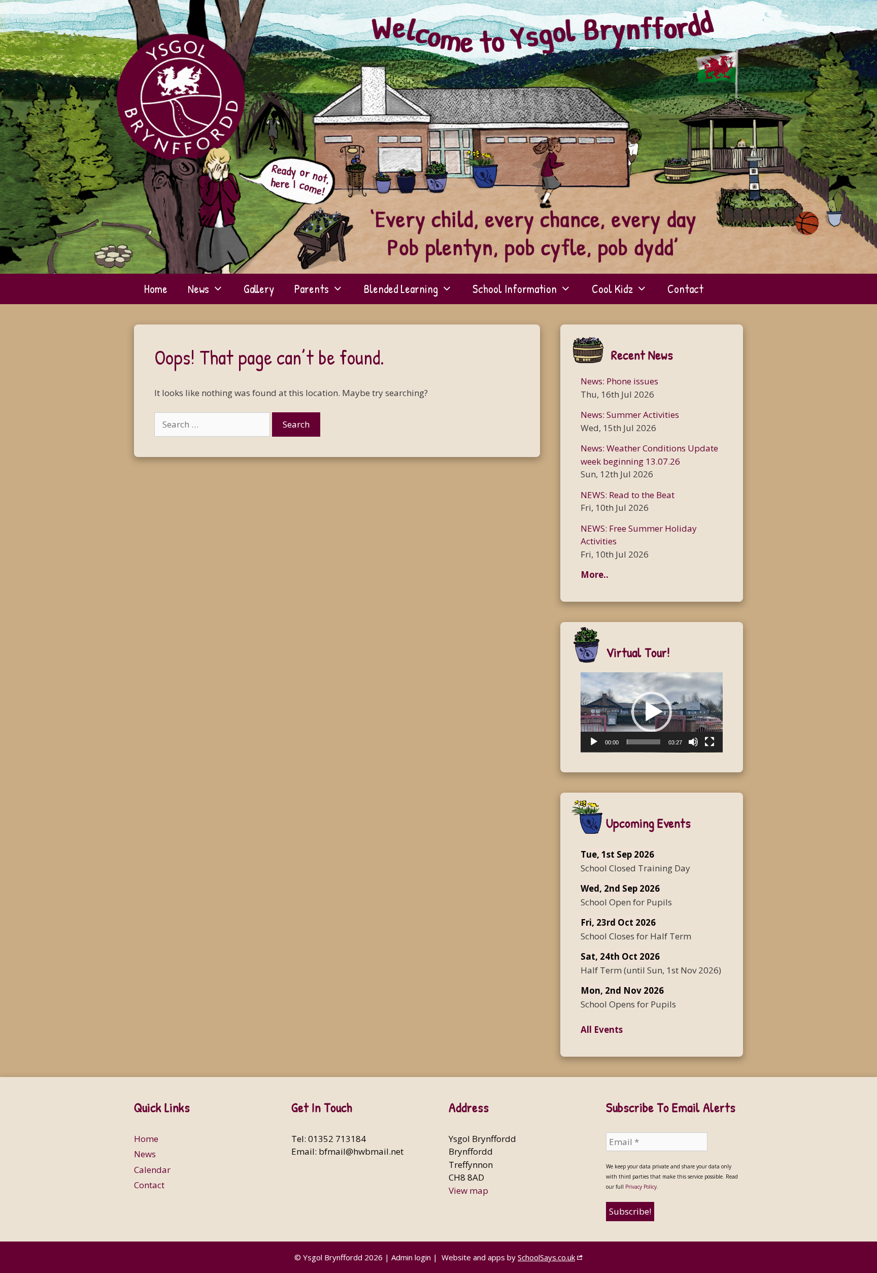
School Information (515, 289)
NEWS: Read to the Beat (627, 495)
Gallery (259, 289)
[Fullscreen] (709, 742)
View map (468, 1190)
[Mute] (693, 742)
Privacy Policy (641, 1186)
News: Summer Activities (630, 414)
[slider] (643, 741)
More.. (595, 574)
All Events (602, 1029)
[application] (652, 712)
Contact (685, 289)
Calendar (152, 1170)
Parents (311, 289)
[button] (651, 712)
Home (155, 289)
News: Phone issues (619, 381)
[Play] (594, 742)
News (198, 289)
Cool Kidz (612, 289)
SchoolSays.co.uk (546, 1257)
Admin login (411, 1257)
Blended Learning (401, 289)
